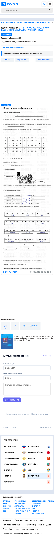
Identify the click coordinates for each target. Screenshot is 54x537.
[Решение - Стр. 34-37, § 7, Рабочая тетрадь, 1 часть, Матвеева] (27, 170)
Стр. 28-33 (8, 60)
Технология (9, 482)
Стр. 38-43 (21, 60)
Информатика (34, 476)
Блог (5, 503)
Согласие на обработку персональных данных (23, 534)
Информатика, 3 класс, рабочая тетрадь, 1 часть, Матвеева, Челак (25, 29)
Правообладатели (11, 529)
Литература (9, 452)
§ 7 (24, 28)
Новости (7, 506)
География (32, 464)
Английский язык (36, 452)
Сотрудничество (30, 529)
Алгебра (31, 458)
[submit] (50, 10)
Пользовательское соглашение (29, 520)
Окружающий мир (11, 458)
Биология (8, 470)
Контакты (7, 520)
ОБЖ (30, 470)
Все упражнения (44, 60)
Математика (33, 446)
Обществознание (11, 464)
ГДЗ (4, 511)
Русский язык (10, 446)
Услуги (6, 508)
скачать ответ (10, 272)
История (7, 476)
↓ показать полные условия (13, 47)
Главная (6, 501)
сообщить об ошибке (40, 272)
